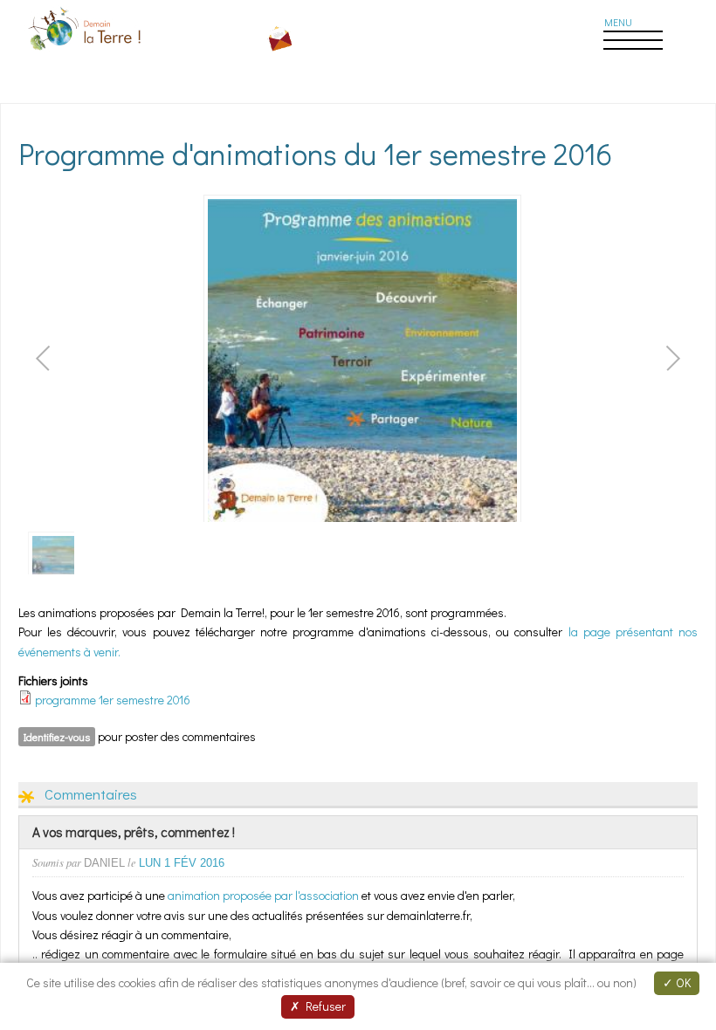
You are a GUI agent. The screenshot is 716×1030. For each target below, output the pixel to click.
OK (682, 982)
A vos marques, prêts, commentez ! (133, 832)
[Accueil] (86, 53)
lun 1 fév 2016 (181, 863)
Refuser (323, 1006)
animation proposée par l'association (263, 895)
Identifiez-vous (57, 737)
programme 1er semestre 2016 (112, 699)
